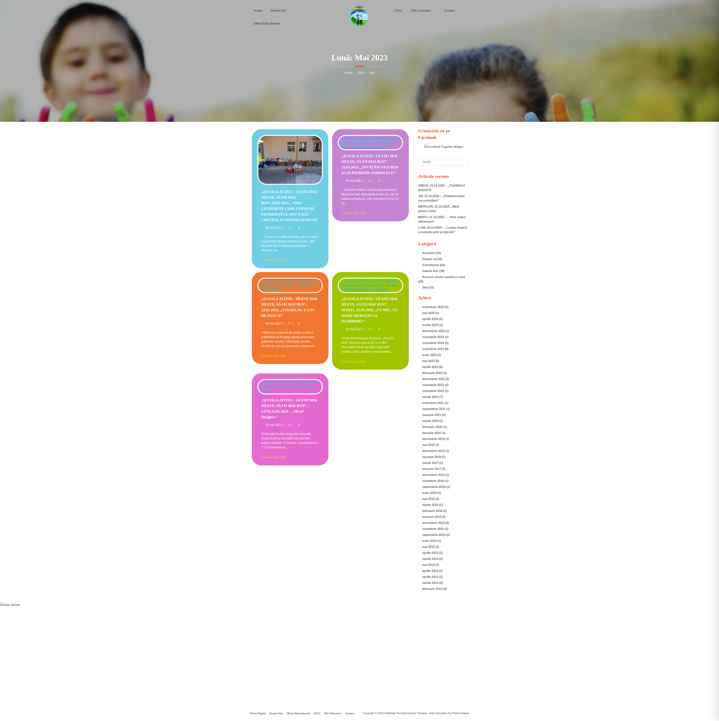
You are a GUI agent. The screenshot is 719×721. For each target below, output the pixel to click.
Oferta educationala (267, 23)
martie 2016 (430, 504)
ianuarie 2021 (431, 415)
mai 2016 (428, 498)
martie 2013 (430, 582)
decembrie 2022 (433, 379)
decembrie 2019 (433, 439)
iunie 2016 (429, 492)
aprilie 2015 (430, 552)
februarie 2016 (432, 510)
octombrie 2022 (433, 391)
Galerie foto (430, 271)
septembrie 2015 (434, 534)
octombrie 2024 (433, 343)
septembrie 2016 (434, 486)
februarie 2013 (432, 588)
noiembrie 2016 (433, 480)
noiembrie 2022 (433, 385)
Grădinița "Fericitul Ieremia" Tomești (405, 713)
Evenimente (430, 265)
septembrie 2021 (434, 409)
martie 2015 (430, 558)
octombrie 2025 (433, 307)
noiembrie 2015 (433, 528)
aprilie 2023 (430, 367)
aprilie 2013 (430, 576)
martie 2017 (430, 462)
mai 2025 (428, 313)
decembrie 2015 (433, 522)
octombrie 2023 (433, 349)
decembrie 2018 (433, 450)
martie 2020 (430, 421)
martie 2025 (430, 325)
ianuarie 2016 (431, 516)
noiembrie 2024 (433, 337)
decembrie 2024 (433, 331)
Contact (349, 713)
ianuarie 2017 (431, 468)
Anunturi (428, 253)
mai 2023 (428, 361)
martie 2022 (430, 397)
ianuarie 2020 (431, 433)
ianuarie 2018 (431, 456)
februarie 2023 (432, 373)
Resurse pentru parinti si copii (443, 277)
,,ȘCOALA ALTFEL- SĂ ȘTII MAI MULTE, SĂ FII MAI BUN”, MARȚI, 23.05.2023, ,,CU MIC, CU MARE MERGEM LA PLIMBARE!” (370, 310)
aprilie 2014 (430, 570)
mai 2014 (428, 564)
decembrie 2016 (433, 474)
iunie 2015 (429, 540)
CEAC (317, 713)
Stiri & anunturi (333, 713)
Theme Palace (460, 713)
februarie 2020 (432, 427)
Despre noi (430, 259)
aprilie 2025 (430, 319)
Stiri (425, 287)
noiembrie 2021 (433, 403)
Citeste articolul (273, 260)
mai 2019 (428, 445)
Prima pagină (258, 713)
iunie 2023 (429, 355)
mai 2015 (428, 546)
